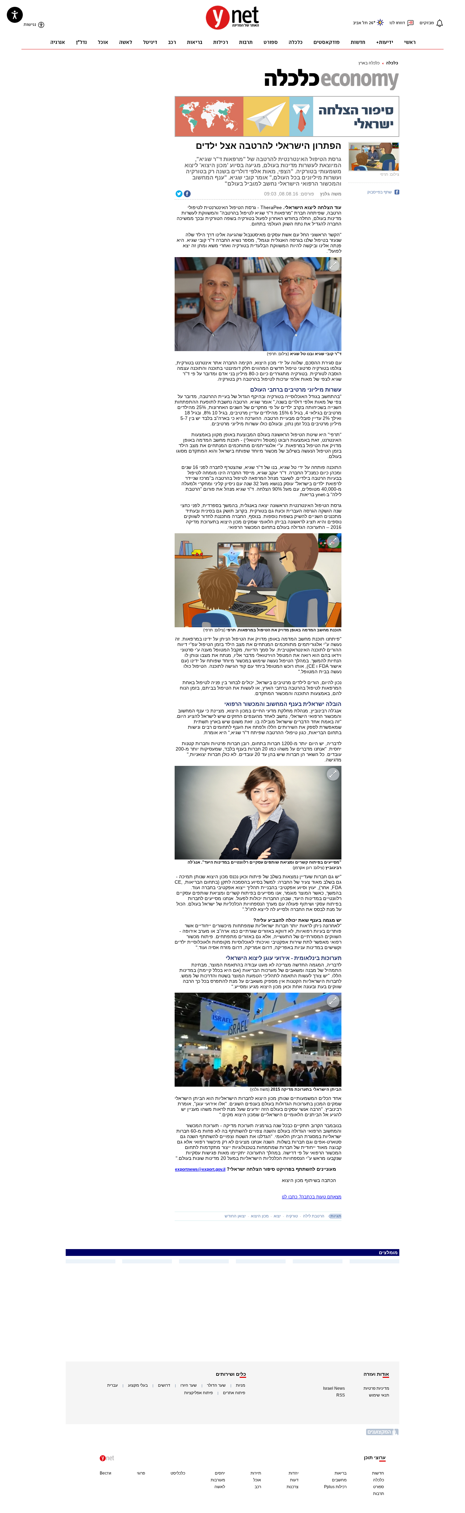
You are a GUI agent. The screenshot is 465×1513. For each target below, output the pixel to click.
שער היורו (188, 1385)
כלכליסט (178, 1473)
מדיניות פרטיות (376, 1388)
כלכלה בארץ (369, 63)
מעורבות (218, 1480)
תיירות (256, 1473)
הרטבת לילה (313, 1216)
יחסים (220, 1473)
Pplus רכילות (335, 1486)
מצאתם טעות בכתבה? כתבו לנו (311, 1196)
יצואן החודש (235, 1216)
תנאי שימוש (379, 1395)
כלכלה (392, 63)
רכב (258, 1486)
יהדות (294, 1473)
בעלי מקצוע (138, 1385)
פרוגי (141, 1473)
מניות (240, 1385)
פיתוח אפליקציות (198, 1392)
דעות (294, 1480)
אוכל (257, 1480)
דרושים (164, 1385)
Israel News (334, 1388)
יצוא (277, 1216)
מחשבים (339, 1480)
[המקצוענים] (382, 1434)
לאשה (219, 1486)
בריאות (341, 1473)
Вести (105, 1473)
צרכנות (293, 1486)
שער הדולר (216, 1385)
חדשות (378, 1473)
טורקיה (292, 1216)
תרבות (378, 1493)
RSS (340, 1395)
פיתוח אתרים (234, 1392)
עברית (112, 1385)
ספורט (378, 1486)
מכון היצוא (260, 1216)
